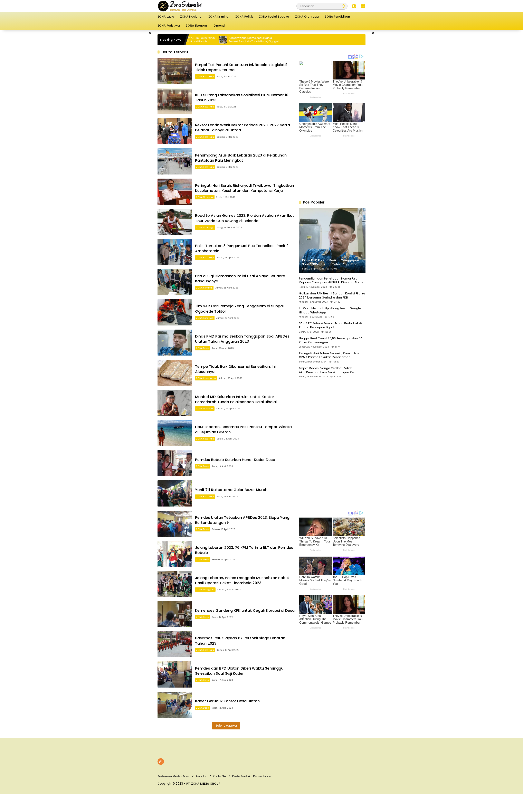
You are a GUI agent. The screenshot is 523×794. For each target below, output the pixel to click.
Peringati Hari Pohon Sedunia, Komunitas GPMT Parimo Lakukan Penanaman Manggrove (329, 355)
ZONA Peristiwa (204, 318)
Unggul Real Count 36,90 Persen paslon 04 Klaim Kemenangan (330, 340)
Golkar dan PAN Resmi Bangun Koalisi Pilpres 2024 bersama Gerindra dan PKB (332, 296)
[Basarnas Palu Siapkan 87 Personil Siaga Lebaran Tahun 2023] (175, 644)
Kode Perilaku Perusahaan (251, 776)
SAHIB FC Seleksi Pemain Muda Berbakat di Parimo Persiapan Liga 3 (330, 325)
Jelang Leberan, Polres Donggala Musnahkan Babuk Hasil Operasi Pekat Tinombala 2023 (242, 580)
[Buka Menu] (363, 6)
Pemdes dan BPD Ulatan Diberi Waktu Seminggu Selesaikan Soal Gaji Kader (239, 671)
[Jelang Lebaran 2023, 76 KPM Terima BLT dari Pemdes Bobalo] (175, 554)
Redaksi (201, 776)
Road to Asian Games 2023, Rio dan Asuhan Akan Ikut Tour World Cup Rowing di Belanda (244, 218)
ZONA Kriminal (204, 287)
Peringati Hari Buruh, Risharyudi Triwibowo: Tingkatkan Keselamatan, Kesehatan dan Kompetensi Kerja (244, 188)
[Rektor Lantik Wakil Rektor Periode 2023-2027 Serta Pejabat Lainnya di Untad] (175, 131)
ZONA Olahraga (205, 227)
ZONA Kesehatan (206, 378)
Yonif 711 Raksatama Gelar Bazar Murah (231, 489)
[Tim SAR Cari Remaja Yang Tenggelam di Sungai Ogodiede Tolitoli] (175, 312)
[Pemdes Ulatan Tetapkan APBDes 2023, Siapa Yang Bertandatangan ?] (175, 524)
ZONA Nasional (204, 197)
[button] (343, 6)
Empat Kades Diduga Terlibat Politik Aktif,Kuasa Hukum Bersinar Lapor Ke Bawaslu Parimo (326, 370)
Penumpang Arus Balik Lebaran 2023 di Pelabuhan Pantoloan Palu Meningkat (241, 158)
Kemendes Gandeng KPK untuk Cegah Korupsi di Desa (245, 610)
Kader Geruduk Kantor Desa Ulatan (227, 700)
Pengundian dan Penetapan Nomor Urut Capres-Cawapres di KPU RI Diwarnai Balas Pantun (331, 281)
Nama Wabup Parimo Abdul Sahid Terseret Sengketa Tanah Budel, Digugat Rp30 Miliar (222, 39)
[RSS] (161, 761)
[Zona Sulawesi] (189, 6)
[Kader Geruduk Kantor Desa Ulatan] (175, 705)
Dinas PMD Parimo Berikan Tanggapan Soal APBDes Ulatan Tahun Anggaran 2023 (242, 339)
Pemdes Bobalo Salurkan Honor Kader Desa (235, 459)
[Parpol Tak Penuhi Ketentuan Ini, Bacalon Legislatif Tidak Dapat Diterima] (175, 71)
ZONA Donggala (205, 589)
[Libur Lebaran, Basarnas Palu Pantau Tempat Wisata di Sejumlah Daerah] (175, 433)
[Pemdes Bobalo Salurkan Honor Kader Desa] (175, 463)
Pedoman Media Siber (174, 776)
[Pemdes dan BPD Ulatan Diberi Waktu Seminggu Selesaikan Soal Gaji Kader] (175, 674)
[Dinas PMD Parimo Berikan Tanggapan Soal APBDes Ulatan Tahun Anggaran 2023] (175, 343)
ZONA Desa (202, 348)
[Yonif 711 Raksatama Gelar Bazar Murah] (175, 493)
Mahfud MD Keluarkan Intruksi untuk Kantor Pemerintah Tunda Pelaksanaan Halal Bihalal (236, 399)
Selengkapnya (226, 726)
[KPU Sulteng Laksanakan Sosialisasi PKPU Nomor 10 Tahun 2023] (175, 101)
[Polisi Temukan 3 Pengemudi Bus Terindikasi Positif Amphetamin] (175, 252)
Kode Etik (219, 776)
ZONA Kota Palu (205, 76)
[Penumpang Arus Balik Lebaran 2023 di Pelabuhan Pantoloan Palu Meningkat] (175, 161)
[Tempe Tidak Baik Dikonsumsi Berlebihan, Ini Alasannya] (175, 373)
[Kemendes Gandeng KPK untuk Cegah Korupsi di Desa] (175, 614)
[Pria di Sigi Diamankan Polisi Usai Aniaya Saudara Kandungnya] (175, 282)
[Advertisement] (137, 91)
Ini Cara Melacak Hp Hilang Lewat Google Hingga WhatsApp (330, 310)
